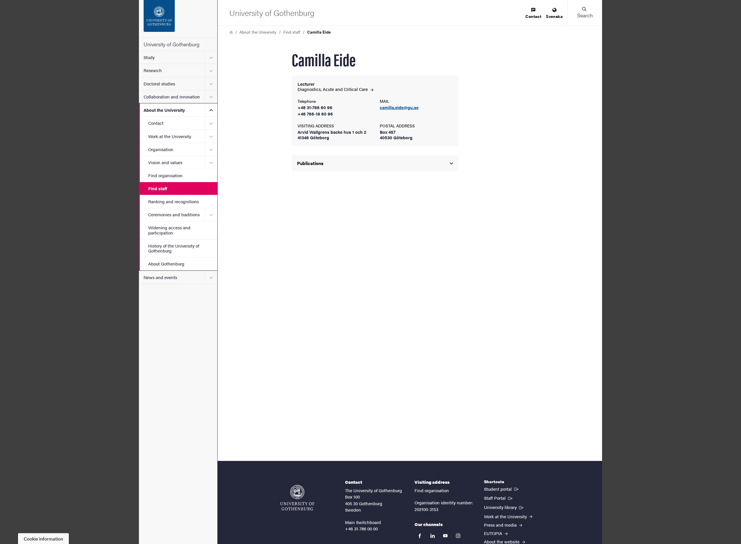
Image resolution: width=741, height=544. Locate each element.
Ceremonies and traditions (174, 214)
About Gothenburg (166, 264)
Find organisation (165, 175)
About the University (164, 110)
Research (153, 70)
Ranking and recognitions (173, 201)
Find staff (157, 188)
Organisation (160, 149)
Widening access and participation (169, 229)
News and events (160, 277)
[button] (584, 12)
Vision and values (165, 162)
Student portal (502, 489)
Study (149, 57)
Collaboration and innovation (172, 97)
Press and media (501, 525)
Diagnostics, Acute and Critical (333, 89)
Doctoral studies (159, 83)
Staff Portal (498, 497)
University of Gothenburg (171, 44)
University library (504, 507)
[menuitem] (533, 13)
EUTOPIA (493, 533)
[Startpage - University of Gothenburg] (178, 19)
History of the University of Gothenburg (173, 248)
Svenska (554, 16)
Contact (156, 123)
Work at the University (169, 136)
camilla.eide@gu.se (399, 107)
